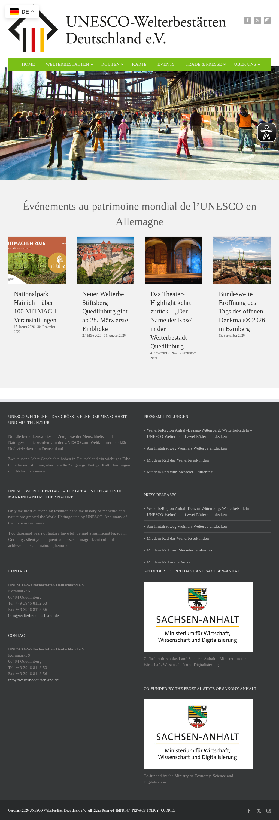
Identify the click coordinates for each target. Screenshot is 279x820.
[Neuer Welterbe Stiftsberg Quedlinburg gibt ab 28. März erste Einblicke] (105, 260)
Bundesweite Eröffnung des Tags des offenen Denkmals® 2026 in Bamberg (242, 311)
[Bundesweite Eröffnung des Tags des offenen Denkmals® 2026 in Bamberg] (242, 260)
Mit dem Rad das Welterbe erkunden (178, 460)
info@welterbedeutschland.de (33, 615)
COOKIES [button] (168, 810)
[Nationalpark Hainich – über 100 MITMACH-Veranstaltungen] (37, 260)
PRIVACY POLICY (145, 810)
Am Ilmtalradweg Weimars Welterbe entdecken (187, 448)
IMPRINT (123, 810)
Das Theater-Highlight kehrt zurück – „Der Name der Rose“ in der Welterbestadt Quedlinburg (172, 320)
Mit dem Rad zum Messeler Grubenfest (180, 472)
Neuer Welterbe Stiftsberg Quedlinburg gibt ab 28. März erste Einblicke (105, 311)
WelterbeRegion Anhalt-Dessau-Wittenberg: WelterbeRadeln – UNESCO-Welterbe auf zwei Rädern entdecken (199, 433)
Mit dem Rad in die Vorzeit (170, 562)
